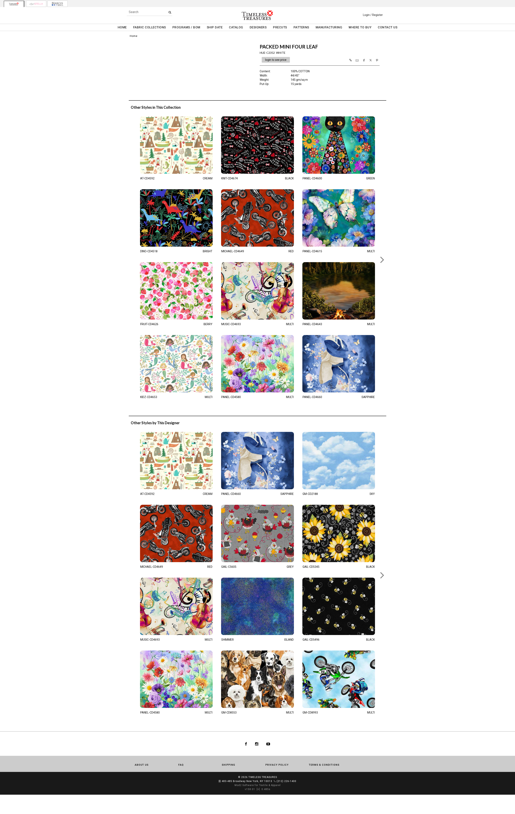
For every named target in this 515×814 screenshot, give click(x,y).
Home (133, 35)
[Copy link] (350, 60)
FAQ (181, 764)
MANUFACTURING (329, 27)
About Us (141, 764)
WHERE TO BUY (360, 27)
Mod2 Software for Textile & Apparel (258, 785)
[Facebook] (246, 743)
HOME (122, 27)
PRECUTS (280, 27)
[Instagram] (256, 743)
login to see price (275, 59)
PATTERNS (301, 27)
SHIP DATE (215, 27)
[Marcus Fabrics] (57, 4)
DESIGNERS (258, 27)
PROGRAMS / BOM (186, 27)
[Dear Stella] (36, 4)
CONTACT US (387, 27)
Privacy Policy (277, 764)
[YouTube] (268, 743)
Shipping (228, 764)
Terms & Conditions (324, 764)
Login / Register (373, 15)
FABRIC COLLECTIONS (149, 27)
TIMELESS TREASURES (262, 777)
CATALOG (236, 27)
